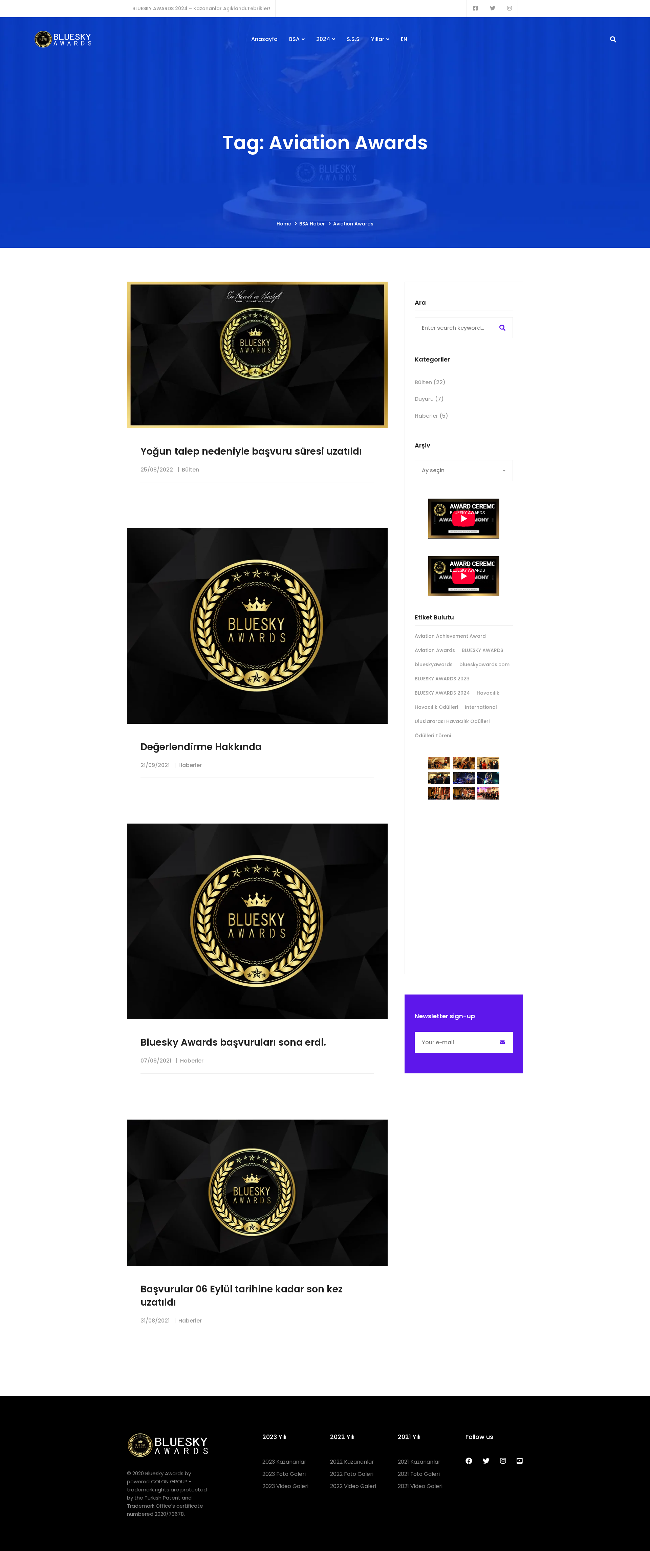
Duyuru (429, 399)
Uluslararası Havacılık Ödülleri (452, 721)
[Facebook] (469, 1461)
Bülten (190, 470)
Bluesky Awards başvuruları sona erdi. (233, 1042)
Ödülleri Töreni (433, 735)
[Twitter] (486, 1461)
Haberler (190, 765)
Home (284, 223)
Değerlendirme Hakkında (201, 746)
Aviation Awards (435, 650)
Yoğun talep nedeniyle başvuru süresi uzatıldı (251, 451)
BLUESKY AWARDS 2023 (442, 678)
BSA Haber (312, 223)
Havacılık (488, 693)
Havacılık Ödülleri (436, 707)
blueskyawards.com (484, 664)
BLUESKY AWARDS (482, 650)
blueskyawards (434, 664)
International (481, 707)
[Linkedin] (519, 1461)
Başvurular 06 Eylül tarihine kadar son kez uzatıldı (241, 1296)
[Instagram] (503, 1461)
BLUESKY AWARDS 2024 (442, 693)
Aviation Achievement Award (450, 636)
